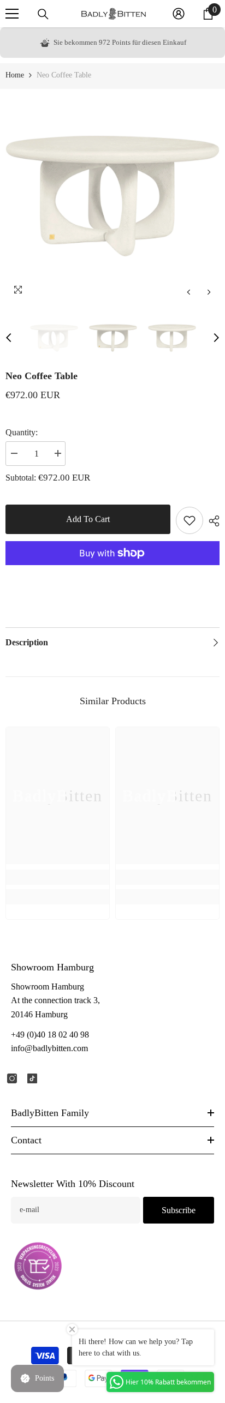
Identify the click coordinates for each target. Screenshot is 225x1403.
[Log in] (178, 14)
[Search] (43, 14)
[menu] (12, 13)
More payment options (112, 571)
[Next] (208, 292)
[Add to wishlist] (189, 520)
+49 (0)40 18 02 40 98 (50, 1034)
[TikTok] (32, 1078)
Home (14, 75)
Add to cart (88, 519)
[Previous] (188, 292)
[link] (57, 877)
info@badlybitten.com (49, 1048)
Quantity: (21, 432)
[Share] (211, 521)
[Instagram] (12, 1078)
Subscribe (179, 1210)
